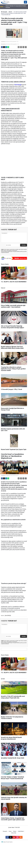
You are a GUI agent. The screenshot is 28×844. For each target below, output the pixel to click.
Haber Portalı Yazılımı (8, 842)
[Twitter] (4, 47)
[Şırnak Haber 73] (5, 2)
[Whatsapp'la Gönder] (8, 47)
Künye (10, 831)
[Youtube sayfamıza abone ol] (14, 837)
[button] (21, 47)
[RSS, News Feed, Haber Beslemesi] (20, 837)
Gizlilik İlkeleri (21, 831)
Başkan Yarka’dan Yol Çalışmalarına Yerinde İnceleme (16, 6)
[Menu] (25, 2)
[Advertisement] (14, 161)
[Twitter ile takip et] (10, 837)
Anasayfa (5, 11)
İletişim (14, 831)
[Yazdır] (19, 47)
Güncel (10, 11)
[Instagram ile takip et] (17, 837)
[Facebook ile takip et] (7, 837)
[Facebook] (2, 47)
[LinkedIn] (6, 47)
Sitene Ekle (13, 833)
